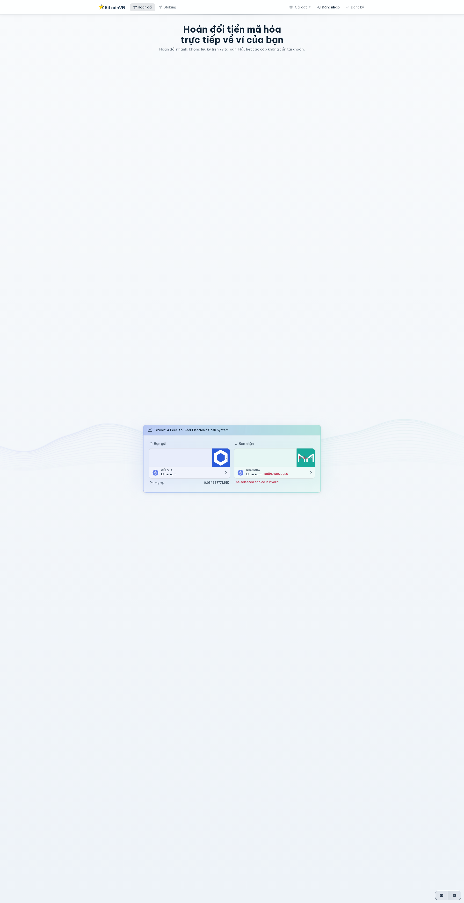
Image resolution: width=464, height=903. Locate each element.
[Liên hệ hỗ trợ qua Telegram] (454, 895)
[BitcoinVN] (111, 7)
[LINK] (220, 457)
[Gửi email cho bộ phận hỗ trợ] (441, 895)
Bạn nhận (246, 443)
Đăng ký (357, 7)
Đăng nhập (330, 7)
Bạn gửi (159, 443)
